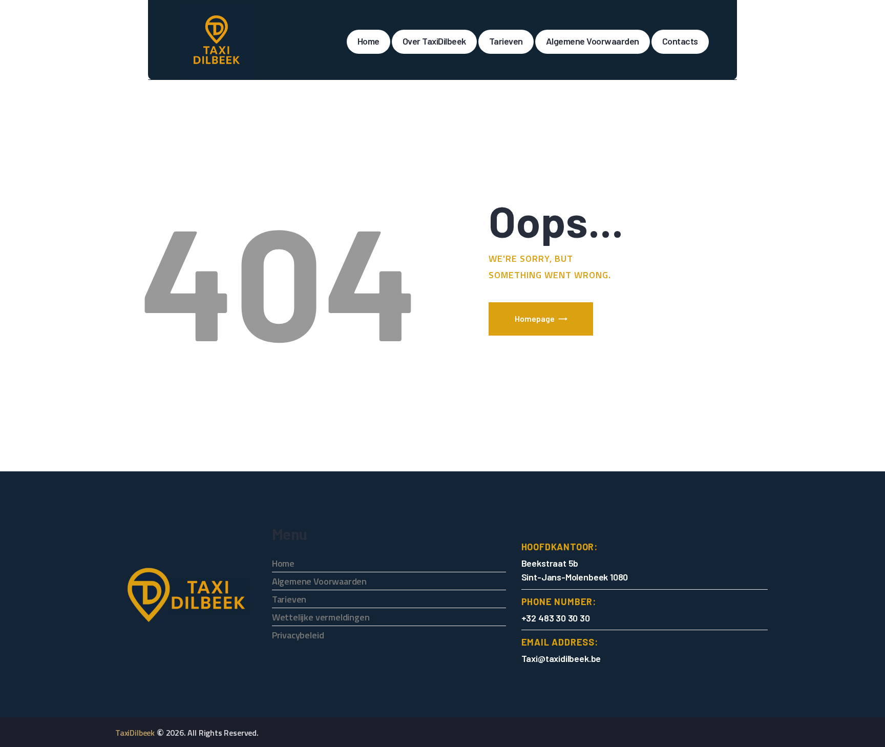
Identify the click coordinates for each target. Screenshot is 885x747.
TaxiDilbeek (135, 733)
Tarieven (289, 599)
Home (283, 563)
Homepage (535, 318)
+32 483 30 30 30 (555, 618)
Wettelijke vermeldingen (321, 617)
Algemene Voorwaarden (319, 581)
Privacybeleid (298, 635)
